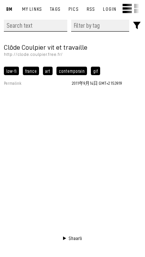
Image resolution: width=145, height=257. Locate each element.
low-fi (11, 71)
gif (95, 71)
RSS (91, 8)
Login (109, 8)
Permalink (12, 83)
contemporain (72, 71)
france (31, 71)
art (47, 71)
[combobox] (100, 26)
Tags (55, 8)
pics (73, 8)
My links (32, 8)
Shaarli (75, 238)
